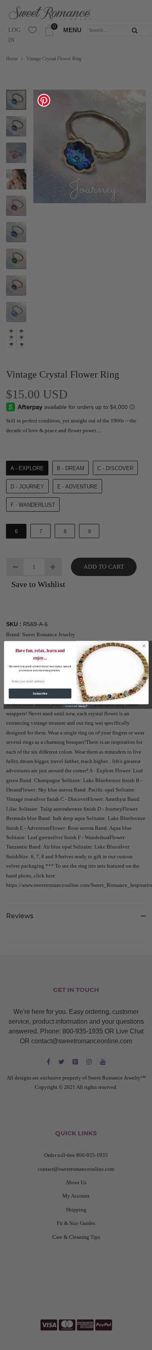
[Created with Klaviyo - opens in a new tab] (76, 706)
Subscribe (39, 693)
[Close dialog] (143, 646)
